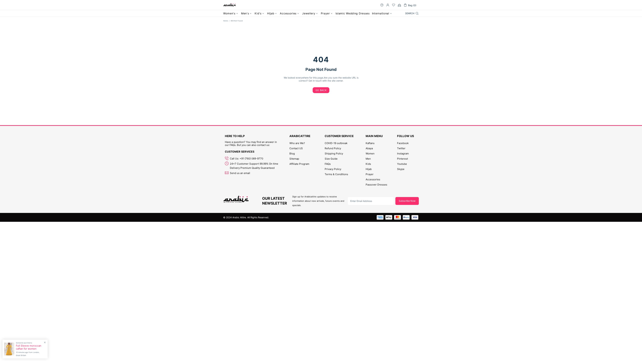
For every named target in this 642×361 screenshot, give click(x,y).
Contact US (296, 148)
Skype (400, 169)
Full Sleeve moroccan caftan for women (28, 347)
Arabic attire (229, 5)
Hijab (369, 169)
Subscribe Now (407, 200)
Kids (368, 163)
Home (225, 21)
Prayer (369, 174)
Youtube (402, 163)
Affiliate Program (299, 163)
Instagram (403, 153)
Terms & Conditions (336, 174)
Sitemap (294, 158)
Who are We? (297, 143)
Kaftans (370, 143)
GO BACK (321, 90)
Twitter (401, 148)
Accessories (373, 179)
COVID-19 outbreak (336, 143)
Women (370, 153)
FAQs (328, 163)
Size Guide (331, 158)
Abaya (369, 148)
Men (368, 158)
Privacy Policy (333, 169)
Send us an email (240, 173)
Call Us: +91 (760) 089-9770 (246, 158)
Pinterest (402, 158)
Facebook (403, 143)
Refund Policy (333, 148)
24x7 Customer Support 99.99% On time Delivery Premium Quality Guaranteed (254, 165)
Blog (292, 153)
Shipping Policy (334, 153)
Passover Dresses (376, 184)
